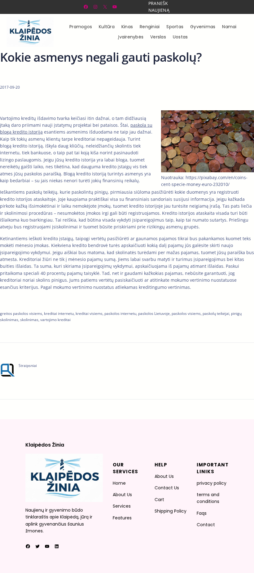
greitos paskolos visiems (21, 313)
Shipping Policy (170, 511)
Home (119, 483)
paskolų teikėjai (216, 313)
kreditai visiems (89, 313)
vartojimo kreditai (55, 319)
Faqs (202, 513)
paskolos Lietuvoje (154, 313)
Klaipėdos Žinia (44, 444)
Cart (159, 499)
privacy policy (211, 483)
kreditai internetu (59, 313)
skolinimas (29, 319)
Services (122, 506)
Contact (206, 525)
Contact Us (167, 488)
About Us (122, 494)
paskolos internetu (120, 313)
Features (122, 518)
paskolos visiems (186, 313)
